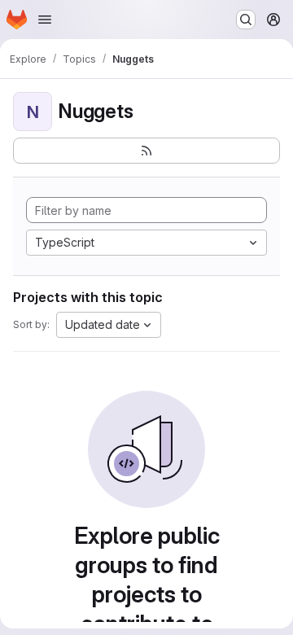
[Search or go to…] (246, 19)
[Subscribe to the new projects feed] (146, 151)
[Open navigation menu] (45, 20)
